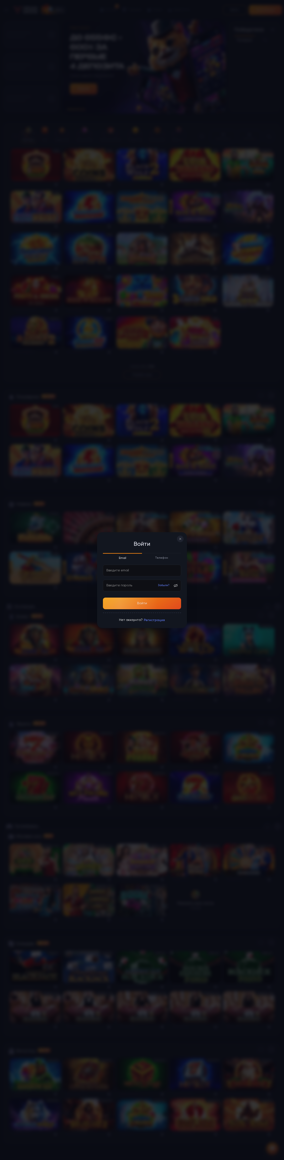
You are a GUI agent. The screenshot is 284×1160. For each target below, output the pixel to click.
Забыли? (163, 585)
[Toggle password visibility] (175, 585)
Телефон (161, 557)
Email (122, 558)
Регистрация (154, 620)
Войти (142, 603)
